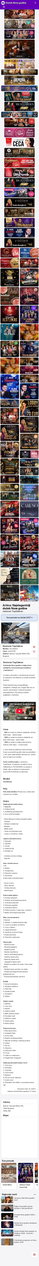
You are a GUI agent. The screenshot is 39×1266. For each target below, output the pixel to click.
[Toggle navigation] (4, 7)
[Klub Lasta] (9, 366)
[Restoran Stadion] (29, 378)
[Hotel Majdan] (29, 349)
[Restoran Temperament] (29, 480)
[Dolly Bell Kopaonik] (9, 559)
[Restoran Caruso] (29, 509)
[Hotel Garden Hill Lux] (9, 416)
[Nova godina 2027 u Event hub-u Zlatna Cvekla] (25, 1173)
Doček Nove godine (16, 2)
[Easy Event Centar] (9, 487)
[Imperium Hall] (29, 296)
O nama (33, 1091)
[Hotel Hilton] (29, 253)
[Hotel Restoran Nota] (9, 479)
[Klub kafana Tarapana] (9, 403)
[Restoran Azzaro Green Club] (9, 349)
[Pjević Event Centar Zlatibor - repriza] (19, 222)
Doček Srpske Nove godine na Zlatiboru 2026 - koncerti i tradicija (25, 1233)
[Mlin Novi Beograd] (19, 49)
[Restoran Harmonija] (19, 192)
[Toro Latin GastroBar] (9, 277)
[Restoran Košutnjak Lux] (19, 122)
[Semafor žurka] (29, 277)
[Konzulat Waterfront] (29, 463)
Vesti (34, 1194)
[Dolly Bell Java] (29, 576)
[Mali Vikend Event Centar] (9, 450)
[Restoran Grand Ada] (9, 253)
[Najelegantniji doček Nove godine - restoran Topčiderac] (15, 633)
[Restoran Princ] (19, 132)
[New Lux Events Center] (29, 370)
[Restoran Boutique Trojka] (9, 496)
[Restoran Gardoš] (29, 441)
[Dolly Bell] (9, 593)
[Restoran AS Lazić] (29, 361)
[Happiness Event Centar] (9, 263)
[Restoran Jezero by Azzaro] (19, 114)
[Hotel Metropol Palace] (19, 96)
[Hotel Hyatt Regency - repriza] (9, 314)
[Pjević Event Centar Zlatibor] (19, 142)
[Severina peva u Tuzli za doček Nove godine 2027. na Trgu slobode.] (7, 1200)
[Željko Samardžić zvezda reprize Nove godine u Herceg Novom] (7, 1208)
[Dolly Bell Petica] (29, 593)
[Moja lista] (34, 647)
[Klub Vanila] (29, 471)
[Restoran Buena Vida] (19, 80)
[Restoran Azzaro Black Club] (19, 34)
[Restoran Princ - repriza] (19, 24)
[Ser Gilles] (19, 64)
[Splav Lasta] (9, 332)
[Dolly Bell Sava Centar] (9, 576)
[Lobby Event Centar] (29, 408)
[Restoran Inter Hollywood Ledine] (29, 263)
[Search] (35, 3)
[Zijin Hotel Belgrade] (29, 559)
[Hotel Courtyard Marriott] (19, 88)
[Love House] (19, 172)
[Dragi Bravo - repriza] (19, 232)
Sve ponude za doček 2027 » (19, 617)
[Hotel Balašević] (19, 162)
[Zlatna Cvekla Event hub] (29, 314)
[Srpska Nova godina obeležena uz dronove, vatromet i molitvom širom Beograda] (7, 1225)
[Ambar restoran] (9, 296)
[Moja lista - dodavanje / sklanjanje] (34, 652)
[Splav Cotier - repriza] (19, 202)
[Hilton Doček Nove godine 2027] (8, 1173)
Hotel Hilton (7, 1185)
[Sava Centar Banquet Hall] (19, 72)
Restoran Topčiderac (13, 646)
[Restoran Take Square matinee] (9, 466)
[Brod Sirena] (29, 492)
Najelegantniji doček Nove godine (16, 608)
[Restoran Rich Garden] (19, 106)
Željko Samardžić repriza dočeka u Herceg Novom (23, 1207)
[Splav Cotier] (19, 212)
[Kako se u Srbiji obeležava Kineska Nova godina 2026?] (7, 1216)
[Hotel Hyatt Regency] (19, 152)
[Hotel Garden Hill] (19, 14)
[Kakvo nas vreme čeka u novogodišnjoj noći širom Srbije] (7, 1242)
